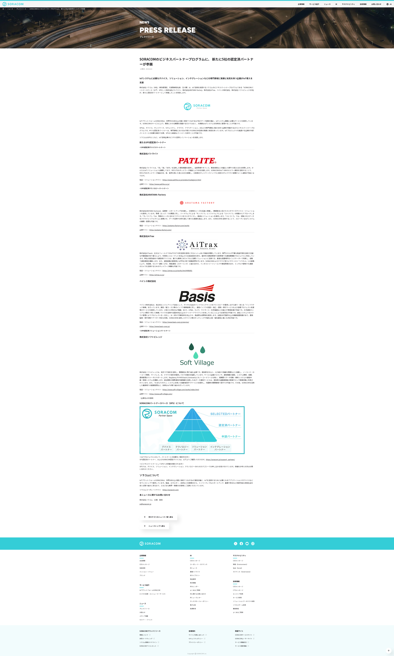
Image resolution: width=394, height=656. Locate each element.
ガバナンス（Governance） (242, 572)
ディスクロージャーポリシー (199, 601)
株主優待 (193, 579)
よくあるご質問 (195, 590)
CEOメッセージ (145, 564)
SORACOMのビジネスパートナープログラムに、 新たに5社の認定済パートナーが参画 (57, 9)
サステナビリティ (239, 555)
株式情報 (193, 583)
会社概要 (142, 561)
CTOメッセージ (238, 590)
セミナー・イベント (146, 620)
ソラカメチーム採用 (239, 605)
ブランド (142, 575)
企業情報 (143, 555)
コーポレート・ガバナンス (198, 564)
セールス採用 (237, 598)
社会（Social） (238, 568)
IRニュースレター (195, 598)
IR (191, 555)
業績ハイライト (195, 572)
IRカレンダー (194, 586)
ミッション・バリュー (147, 572)
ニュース (10, 9)
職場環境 (236, 609)
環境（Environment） (240, 564)
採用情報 (236, 581)
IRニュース (193, 568)
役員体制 (142, 568)
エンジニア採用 (238, 594)
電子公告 (193, 605)
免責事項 (193, 609)
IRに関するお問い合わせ (198, 594)
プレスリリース (21, 9)
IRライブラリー (195, 575)
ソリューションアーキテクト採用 (243, 601)
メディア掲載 (144, 616)
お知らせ (142, 612)
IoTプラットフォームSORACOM (150, 590)
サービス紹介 (144, 585)
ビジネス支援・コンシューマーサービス (152, 594)
